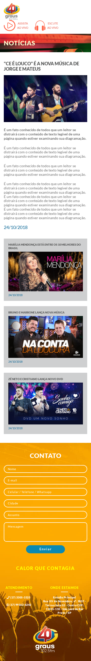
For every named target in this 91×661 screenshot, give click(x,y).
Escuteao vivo (52, 26)
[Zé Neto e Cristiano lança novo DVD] (45, 403)
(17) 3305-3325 (20, 597)
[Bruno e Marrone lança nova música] (45, 337)
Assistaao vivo (22, 26)
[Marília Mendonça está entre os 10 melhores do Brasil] (45, 271)
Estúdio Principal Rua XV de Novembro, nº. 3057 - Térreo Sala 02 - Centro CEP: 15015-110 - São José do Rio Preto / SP (64, 605)
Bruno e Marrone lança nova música (36, 312)
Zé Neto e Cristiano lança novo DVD (35, 379)
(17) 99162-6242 (20, 604)
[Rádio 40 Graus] (12, 11)
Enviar (45, 549)
